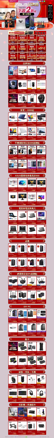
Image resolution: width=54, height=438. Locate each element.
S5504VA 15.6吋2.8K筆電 (12, 137)
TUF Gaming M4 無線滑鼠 (22, 385)
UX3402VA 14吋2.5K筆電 (21, 137)
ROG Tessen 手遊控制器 (12, 432)
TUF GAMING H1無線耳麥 (31, 399)
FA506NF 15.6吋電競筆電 (22, 235)
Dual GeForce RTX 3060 (21, 366)
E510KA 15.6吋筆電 (21, 123)
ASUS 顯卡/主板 (11, 352)
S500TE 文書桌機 (11, 254)
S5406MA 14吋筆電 (30, 137)
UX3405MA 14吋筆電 (40, 137)
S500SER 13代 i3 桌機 (40, 254)
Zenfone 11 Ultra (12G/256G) (22, 170)
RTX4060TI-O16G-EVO (40, 366)
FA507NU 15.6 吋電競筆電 (12, 235)
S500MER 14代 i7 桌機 (12, 268)
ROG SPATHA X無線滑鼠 (12, 385)
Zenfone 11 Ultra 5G (12, 170)
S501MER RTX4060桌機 (21, 268)
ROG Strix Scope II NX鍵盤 (12, 399)
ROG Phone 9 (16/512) (21, 156)
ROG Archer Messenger (40, 432)
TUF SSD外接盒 (39, 352)
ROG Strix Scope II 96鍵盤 (22, 399)
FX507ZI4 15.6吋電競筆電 (22, 221)
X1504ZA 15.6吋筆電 (31, 123)
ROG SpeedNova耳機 (40, 385)
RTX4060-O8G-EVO (30, 366)
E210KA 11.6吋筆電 (11, 123)
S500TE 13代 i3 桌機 (21, 254)
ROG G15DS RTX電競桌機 (31, 268)
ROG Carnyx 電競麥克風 (40, 418)
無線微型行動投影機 (12, 418)
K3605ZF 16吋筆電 (40, 123)
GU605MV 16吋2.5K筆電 (40, 221)
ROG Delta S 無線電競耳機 (41, 399)
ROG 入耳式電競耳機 (31, 385)
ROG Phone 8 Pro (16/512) (31, 156)
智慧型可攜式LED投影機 (21, 418)
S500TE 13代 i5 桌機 (31, 254)
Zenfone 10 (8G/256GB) (40, 170)
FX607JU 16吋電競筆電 (31, 221)
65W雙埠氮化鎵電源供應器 (22, 432)
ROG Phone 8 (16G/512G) (41, 156)
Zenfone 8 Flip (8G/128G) (31, 170)
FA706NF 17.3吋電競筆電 (31, 235)
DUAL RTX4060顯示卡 (21, 352)
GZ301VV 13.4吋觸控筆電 (12, 221)
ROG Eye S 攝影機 (30, 418)
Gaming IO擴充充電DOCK (31, 432)
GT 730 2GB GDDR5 (12, 366)
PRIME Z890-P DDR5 (31, 352)
